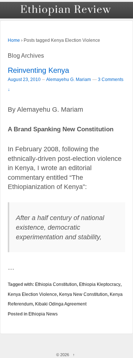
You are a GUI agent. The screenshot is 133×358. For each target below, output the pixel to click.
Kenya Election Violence (32, 294)
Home (14, 40)
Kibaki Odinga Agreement (60, 303)
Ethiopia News (43, 313)
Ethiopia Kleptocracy (99, 284)
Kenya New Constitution (83, 294)
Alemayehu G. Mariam (68, 79)
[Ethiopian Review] (66, 10)
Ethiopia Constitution (56, 284)
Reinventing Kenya (38, 70)
